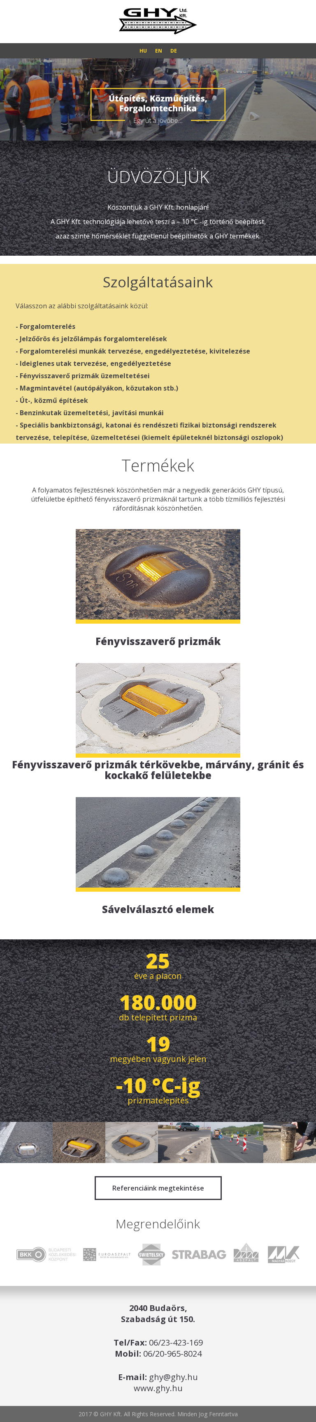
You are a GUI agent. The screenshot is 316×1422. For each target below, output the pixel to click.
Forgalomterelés (47, 326)
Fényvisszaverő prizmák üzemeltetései (85, 375)
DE (173, 50)
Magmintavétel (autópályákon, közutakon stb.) (99, 388)
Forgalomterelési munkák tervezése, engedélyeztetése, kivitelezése (135, 351)
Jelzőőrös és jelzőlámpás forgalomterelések (93, 338)
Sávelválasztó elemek (158, 908)
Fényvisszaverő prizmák (158, 640)
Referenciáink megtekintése (158, 1188)
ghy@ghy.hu (173, 1377)
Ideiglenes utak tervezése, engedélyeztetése (95, 363)
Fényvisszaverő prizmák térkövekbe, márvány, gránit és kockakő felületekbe (158, 769)
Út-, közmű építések (54, 400)
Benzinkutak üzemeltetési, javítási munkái (92, 412)
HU (143, 50)
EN (158, 50)
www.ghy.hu (158, 1388)
